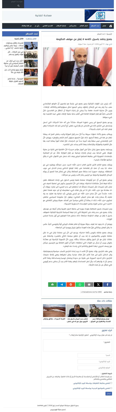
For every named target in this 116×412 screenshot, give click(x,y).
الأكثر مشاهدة (31, 38)
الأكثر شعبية (18, 38)
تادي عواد (109, 44)
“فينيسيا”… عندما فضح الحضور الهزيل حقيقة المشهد (15, 81)
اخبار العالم (84, 25)
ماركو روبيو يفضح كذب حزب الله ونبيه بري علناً (13, 71)
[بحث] (18, 5)
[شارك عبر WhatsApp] (80, 284)
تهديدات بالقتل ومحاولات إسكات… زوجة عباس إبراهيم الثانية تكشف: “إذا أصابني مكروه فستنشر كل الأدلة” (13, 47)
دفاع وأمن (72, 25)
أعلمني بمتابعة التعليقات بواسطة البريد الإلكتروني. (91, 383)
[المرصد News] (99, 15)
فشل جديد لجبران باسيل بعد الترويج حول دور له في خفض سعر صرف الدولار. (77, 321)
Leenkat (40, 405)
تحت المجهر (95, 25)
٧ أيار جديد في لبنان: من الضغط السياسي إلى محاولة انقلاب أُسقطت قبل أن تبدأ (13, 63)
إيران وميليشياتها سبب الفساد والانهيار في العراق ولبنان (101, 321)
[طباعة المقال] (52, 284)
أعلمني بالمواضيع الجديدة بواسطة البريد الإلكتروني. (91, 388)
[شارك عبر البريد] (89, 284)
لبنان (104, 25)
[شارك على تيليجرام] (61, 284)
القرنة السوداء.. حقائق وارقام (54, 318)
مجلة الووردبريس (55, 409)
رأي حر (37, 25)
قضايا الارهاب (61, 25)
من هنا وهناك (27, 25)
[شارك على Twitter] (98, 284)
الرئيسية (111, 26)
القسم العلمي (48, 25)
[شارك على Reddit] (71, 284)
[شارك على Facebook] (107, 284)
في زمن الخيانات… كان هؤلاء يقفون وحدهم (15, 53)
